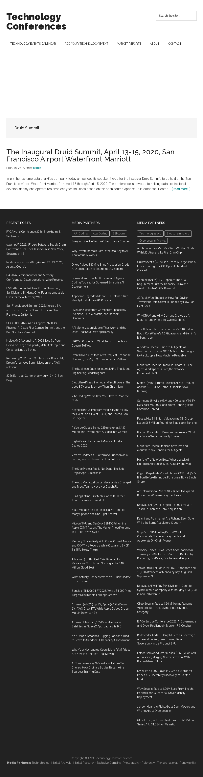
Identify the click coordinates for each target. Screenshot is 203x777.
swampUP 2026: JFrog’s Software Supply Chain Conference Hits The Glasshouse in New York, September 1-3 (36, 249)
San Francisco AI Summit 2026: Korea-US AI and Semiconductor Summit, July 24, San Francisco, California (33, 310)
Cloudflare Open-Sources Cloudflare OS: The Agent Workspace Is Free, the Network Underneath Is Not (164, 369)
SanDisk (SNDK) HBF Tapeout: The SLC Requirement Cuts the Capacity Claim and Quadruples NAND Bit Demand (162, 284)
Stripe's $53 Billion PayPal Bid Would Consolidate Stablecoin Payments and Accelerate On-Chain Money (161, 536)
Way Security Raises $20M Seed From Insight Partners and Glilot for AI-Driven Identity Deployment (165, 693)
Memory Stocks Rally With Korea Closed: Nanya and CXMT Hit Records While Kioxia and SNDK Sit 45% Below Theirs (101, 545)
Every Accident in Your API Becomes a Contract (101, 241)
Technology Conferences (36, 21)
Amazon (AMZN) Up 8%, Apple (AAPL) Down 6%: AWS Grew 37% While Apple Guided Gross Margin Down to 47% (100, 608)
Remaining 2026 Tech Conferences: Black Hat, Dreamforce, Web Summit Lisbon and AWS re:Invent (35, 363)
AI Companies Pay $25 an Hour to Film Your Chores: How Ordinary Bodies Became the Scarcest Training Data (99, 667)
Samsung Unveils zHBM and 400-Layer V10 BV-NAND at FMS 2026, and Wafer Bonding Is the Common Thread (166, 405)
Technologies (40, 762)
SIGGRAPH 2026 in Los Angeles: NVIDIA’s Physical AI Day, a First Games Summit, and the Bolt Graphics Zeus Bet (35, 328)
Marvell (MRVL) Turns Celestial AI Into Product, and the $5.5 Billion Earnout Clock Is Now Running (165, 387)
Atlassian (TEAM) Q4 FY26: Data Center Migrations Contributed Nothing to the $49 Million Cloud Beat (98, 563)
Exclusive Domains (109, 762)
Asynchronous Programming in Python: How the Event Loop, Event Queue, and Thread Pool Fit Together (100, 414)
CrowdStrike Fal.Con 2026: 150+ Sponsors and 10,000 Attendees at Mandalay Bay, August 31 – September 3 (166, 572)
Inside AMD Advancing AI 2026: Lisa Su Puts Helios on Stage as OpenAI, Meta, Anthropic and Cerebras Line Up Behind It (35, 345)
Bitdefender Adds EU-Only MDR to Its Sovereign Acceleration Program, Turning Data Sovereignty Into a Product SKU (166, 639)
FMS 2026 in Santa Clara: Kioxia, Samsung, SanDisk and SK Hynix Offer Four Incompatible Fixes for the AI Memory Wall (35, 293)
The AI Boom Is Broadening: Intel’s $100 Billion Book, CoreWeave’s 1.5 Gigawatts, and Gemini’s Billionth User (166, 333)
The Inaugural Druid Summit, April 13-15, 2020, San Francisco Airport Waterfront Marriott (90, 155)
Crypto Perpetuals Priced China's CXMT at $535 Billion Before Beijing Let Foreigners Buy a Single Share (166, 477)
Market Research (84, 762)
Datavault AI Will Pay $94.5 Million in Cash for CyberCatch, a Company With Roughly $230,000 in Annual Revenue (167, 590)
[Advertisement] (101, 80)
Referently (148, 762)
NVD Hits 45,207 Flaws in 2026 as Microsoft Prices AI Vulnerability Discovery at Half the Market (164, 675)
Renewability (188, 762)
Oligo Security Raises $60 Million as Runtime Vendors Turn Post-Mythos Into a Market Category (164, 608)
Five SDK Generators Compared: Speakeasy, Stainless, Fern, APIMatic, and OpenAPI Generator (99, 314)
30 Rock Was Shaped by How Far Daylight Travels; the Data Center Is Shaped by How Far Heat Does (165, 302)
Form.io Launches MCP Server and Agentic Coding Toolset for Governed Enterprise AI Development (98, 282)
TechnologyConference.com (113, 758)
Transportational (167, 762)
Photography (131, 762)
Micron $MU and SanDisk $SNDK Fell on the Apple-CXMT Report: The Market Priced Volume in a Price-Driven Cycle (101, 527)
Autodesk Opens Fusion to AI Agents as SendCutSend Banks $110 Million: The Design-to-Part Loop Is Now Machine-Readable (165, 351)
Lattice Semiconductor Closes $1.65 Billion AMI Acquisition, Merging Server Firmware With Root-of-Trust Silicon (166, 657)
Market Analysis (61, 762)
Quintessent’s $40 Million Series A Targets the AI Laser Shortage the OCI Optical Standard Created (166, 266)
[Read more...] (181, 189)
